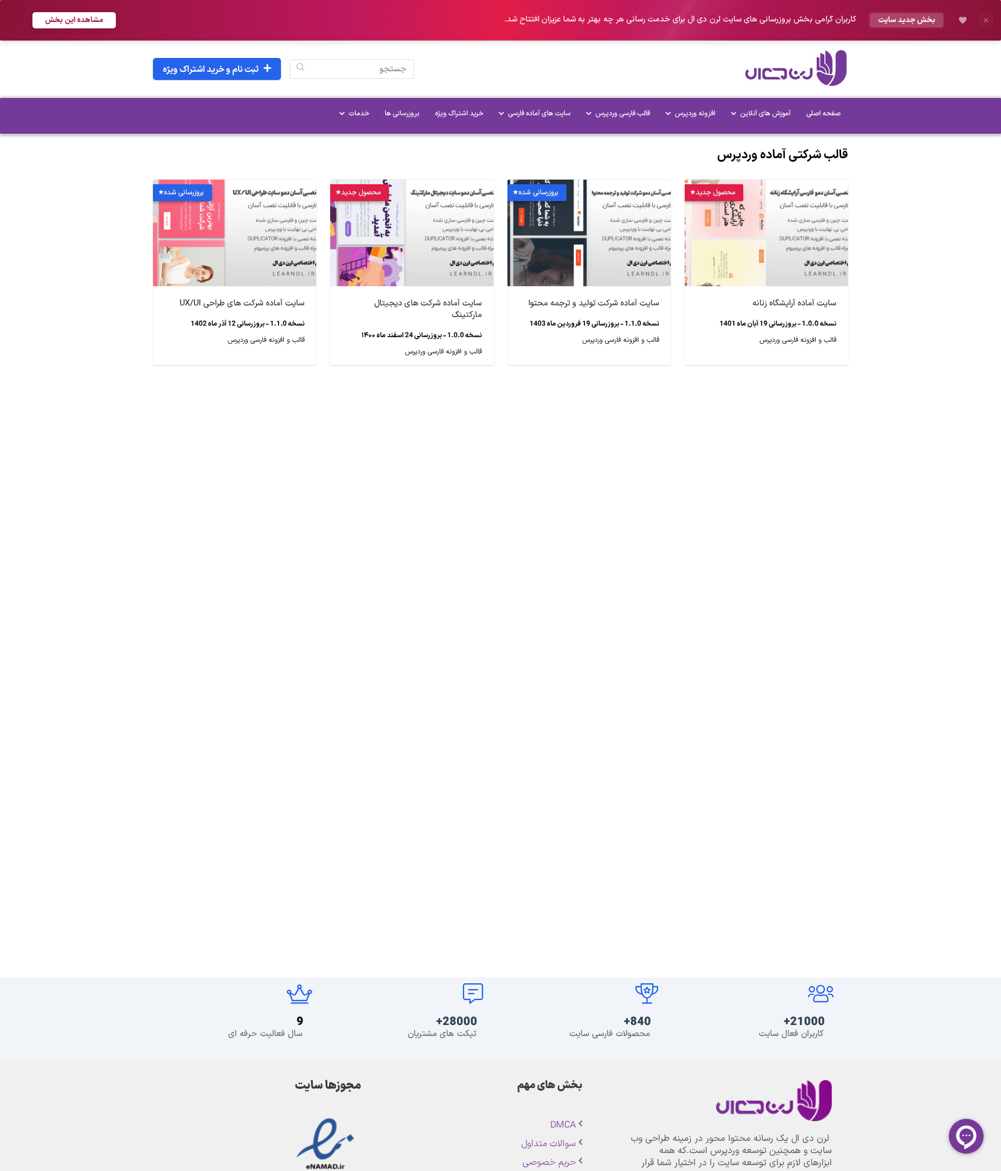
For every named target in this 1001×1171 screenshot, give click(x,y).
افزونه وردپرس (695, 113)
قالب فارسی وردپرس (623, 113)
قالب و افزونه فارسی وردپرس (797, 340)
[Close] (986, 20)
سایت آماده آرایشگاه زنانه (794, 303)
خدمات (359, 113)
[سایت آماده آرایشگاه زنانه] (766, 188)
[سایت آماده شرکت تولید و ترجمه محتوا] (589, 188)
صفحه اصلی (823, 113)
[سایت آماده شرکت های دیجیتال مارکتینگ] (412, 188)
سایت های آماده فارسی (539, 113)
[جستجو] (300, 69)
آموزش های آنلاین (765, 113)
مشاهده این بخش (74, 19)
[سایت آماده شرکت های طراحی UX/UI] (234, 188)
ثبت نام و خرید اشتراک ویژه (211, 69)
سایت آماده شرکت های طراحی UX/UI (242, 303)
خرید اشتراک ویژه (459, 113)
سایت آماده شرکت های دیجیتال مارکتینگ (428, 309)
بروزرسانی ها (402, 113)
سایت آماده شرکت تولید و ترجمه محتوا (593, 303)
